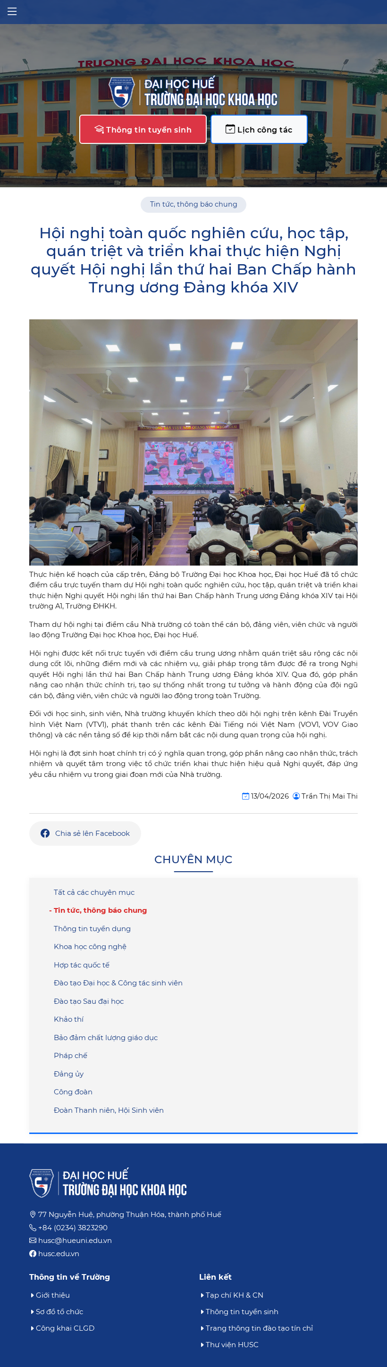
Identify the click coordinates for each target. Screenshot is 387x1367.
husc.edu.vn (58, 1253)
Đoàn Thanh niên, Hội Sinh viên (109, 1110)
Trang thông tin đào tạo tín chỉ (259, 1328)
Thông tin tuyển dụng (92, 928)
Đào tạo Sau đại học (89, 1001)
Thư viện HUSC (232, 1344)
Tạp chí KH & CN (234, 1295)
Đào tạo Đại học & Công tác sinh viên (118, 982)
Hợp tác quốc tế (81, 964)
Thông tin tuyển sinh (148, 129)
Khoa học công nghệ (90, 946)
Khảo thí (69, 1019)
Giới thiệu (53, 1295)
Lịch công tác (264, 129)
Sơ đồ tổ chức (59, 1311)
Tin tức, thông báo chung (193, 204)
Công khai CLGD (65, 1328)
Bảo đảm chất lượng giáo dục (106, 1037)
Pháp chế (70, 1055)
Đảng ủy (69, 1073)
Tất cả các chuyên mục (94, 892)
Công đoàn (73, 1091)
